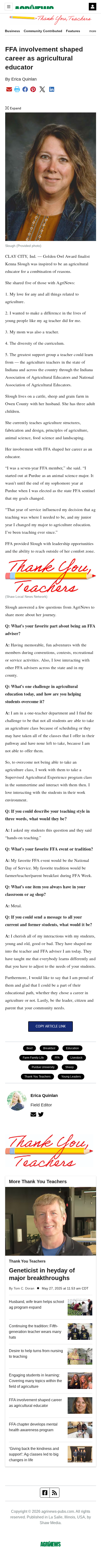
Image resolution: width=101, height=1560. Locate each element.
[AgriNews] (33, 6)
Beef (29, 1048)
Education (72, 1048)
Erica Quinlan (24, 79)
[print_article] (17, 89)
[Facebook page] (45, 1492)
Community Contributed (43, 31)
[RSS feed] (54, 1492)
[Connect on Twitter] (41, 1114)
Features (73, 31)
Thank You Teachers (37, 1076)
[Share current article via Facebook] (25, 89)
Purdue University (43, 1067)
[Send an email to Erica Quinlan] (33, 1114)
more (92, 31)
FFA (57, 1057)
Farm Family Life (33, 1057)
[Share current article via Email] (9, 89)
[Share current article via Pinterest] (33, 89)
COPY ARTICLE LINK (51, 1026)
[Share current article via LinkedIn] (51, 89)
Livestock (76, 1057)
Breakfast (49, 1048)
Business (12, 31)
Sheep (69, 1067)
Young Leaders (71, 1076)
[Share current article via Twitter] (42, 89)
